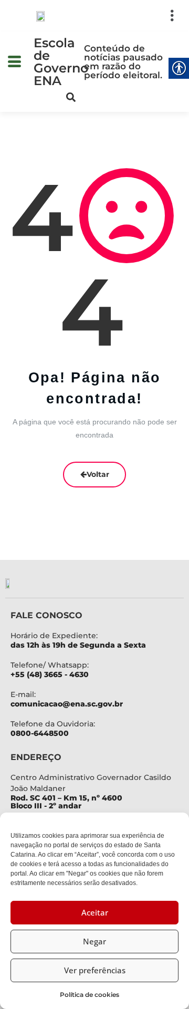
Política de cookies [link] (89, 994)
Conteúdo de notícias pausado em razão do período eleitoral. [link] (123, 61)
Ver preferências (94, 970)
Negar (94, 941)
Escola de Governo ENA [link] (61, 61)
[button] (132, 15)
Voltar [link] (98, 474)
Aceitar (94, 912)
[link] (41, 16)
